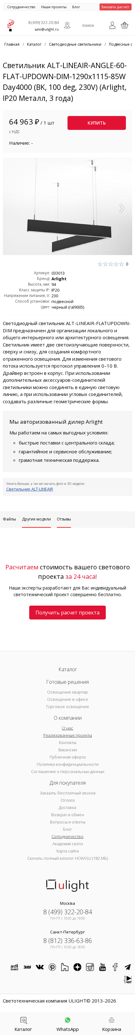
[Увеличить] (67, 206)
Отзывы (64, 519)
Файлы (9, 519)
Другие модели (36, 519)
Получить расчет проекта (67, 612)
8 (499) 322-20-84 (43, 22)
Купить (97, 123)
